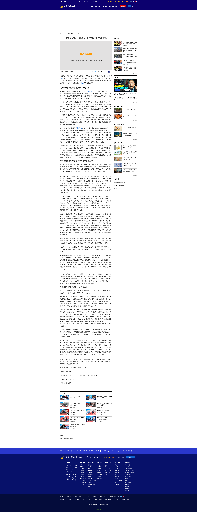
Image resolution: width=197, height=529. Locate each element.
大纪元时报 (77, 499)
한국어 (130, 451)
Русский (120, 451)
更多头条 (135, 73)
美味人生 (117, 472)
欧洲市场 (71, 161)
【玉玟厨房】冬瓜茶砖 (129, 109)
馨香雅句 (99, 470)
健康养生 (108, 462)
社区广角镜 (82, 480)
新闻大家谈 (91, 465)
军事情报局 (91, 476)
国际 (67, 465)
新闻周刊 (82, 474)
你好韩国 (117, 468)
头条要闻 (68, 474)
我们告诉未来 (128, 465)
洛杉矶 (76, 451)
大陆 (67, 471)
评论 (64, 33)
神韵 (80, 1)
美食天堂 (117, 470)
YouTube (136, 1)
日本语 (125, 451)
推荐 (102, 6)
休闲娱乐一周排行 (119, 106)
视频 (95, 6)
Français (114, 451)
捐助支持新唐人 (105, 457)
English (109, 451)
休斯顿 (85, 451)
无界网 (116, 499)
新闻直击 (82, 472)
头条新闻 (116, 38)
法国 (61, 78)
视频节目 (82, 457)
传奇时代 (127, 467)
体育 (76, 467)
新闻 (92, 6)
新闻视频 (82, 462)
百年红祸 (127, 478)
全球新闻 (82, 465)
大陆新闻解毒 (91, 484)
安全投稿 (94, 496)
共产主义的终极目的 (129, 470)
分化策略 (82, 88)
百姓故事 (127, 484)
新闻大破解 (91, 474)
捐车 (123, 1)
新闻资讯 (74, 457)
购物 (127, 1)
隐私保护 (81, 496)
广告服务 (100, 496)
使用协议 (87, 496)
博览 (110, 6)
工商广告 (127, 490)
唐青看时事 (91, 478)
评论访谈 (114, 6)
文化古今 (99, 476)
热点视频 (74, 474)
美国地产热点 (100, 478)
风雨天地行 (127, 480)
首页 (61, 33)
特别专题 (116, 179)
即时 (106, 6)
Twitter (133, 1)
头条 (99, 6)
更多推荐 (135, 102)
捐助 (119, 1)
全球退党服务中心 (98, 499)
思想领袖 (90, 472)
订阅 (130, 457)
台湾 (71, 467)
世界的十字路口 (92, 480)
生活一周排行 (118, 143)
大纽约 (67, 451)
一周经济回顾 (83, 478)
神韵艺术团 (69, 499)
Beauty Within (118, 474)
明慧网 (105, 499)
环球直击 (82, 467)
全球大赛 (74, 480)
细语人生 (90, 486)
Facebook (131, 1)
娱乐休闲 (118, 462)
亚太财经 (82, 484)
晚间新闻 (82, 470)
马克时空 (90, 482)
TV (129, 6)
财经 (71, 469)
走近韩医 (107, 474)
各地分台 (89, 1)
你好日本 (117, 467)
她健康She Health (109, 467)
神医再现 (107, 472)
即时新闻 (68, 476)
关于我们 (69, 496)
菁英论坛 (73, 33)
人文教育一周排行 (119, 124)
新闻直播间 (123, 6)
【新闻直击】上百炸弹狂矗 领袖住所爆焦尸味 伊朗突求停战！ (130, 43)
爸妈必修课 (99, 474)
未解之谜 (99, 465)
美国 (67, 467)
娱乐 (76, 465)
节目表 (89, 457)
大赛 (84, 1)
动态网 (111, 499)
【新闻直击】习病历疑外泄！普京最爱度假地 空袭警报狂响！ (129, 69)
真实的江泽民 (128, 476)
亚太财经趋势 (83, 482)
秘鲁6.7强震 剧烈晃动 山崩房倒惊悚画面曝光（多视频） (130, 50)
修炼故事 (127, 488)
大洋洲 (80, 451)
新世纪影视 (122, 499)
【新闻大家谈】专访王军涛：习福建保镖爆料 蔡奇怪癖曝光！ (129, 62)
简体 (96, 1)
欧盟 (82, 83)
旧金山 (92, 451)
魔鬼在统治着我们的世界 (120, 182)
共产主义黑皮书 (128, 482)
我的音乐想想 (118, 484)
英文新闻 (110, 1)
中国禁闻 (82, 468)
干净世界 (83, 499)
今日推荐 (116, 77)
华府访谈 (82, 476)
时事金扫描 (91, 468)
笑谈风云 (99, 467)
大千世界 (117, 476)
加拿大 (71, 451)
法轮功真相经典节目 (119, 185)
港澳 (71, 465)
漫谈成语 (99, 472)
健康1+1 (107, 465)
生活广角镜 (117, 465)
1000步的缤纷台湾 (119, 481)
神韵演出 (68, 480)
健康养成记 (108, 470)
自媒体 (68, 33)
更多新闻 (135, 121)
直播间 (96, 457)
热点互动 (90, 467)
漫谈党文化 (127, 486)
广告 (115, 1)
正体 (93, 1)
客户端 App (113, 496)
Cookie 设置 (98, 509)
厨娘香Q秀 (117, 478)
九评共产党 (127, 474)
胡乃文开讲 (108, 468)
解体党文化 (117, 188)
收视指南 (75, 496)
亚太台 (97, 451)
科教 (71, 471)
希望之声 (90, 499)
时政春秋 (90, 470)
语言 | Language (102, 1)
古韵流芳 (99, 468)
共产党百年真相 (128, 468)
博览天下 (68, 478)
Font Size (105, 72)
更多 (128, 499)
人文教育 (99, 462)
